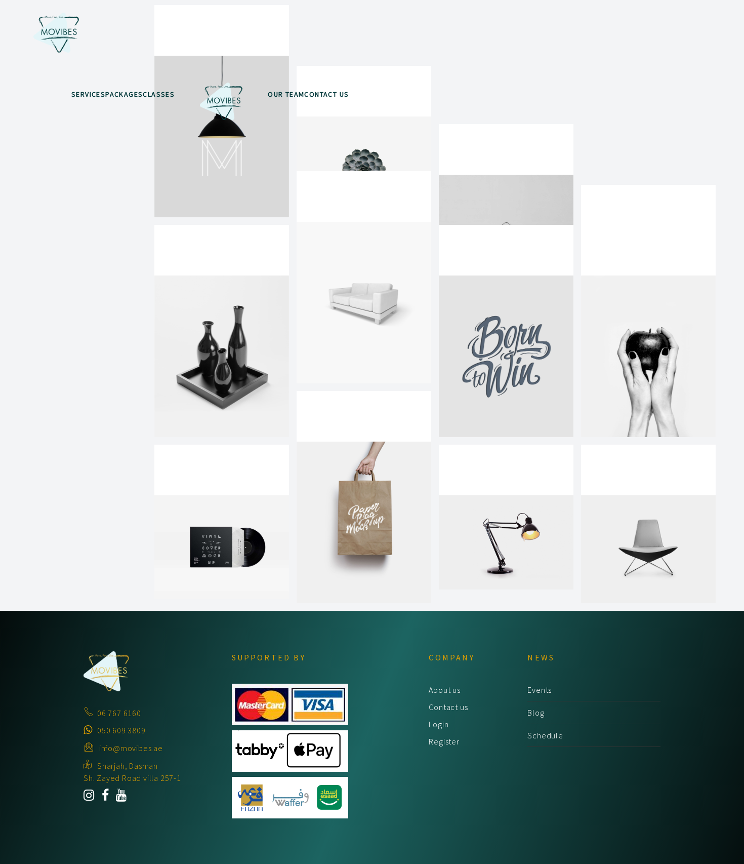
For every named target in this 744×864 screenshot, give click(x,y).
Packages (124, 94)
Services (88, 94)
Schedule (545, 735)
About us (444, 690)
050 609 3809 (121, 730)
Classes (159, 94)
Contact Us (326, 94)
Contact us (448, 707)
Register (444, 741)
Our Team (286, 94)
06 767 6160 (119, 713)
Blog (535, 713)
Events (539, 690)
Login (438, 724)
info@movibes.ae (131, 748)
